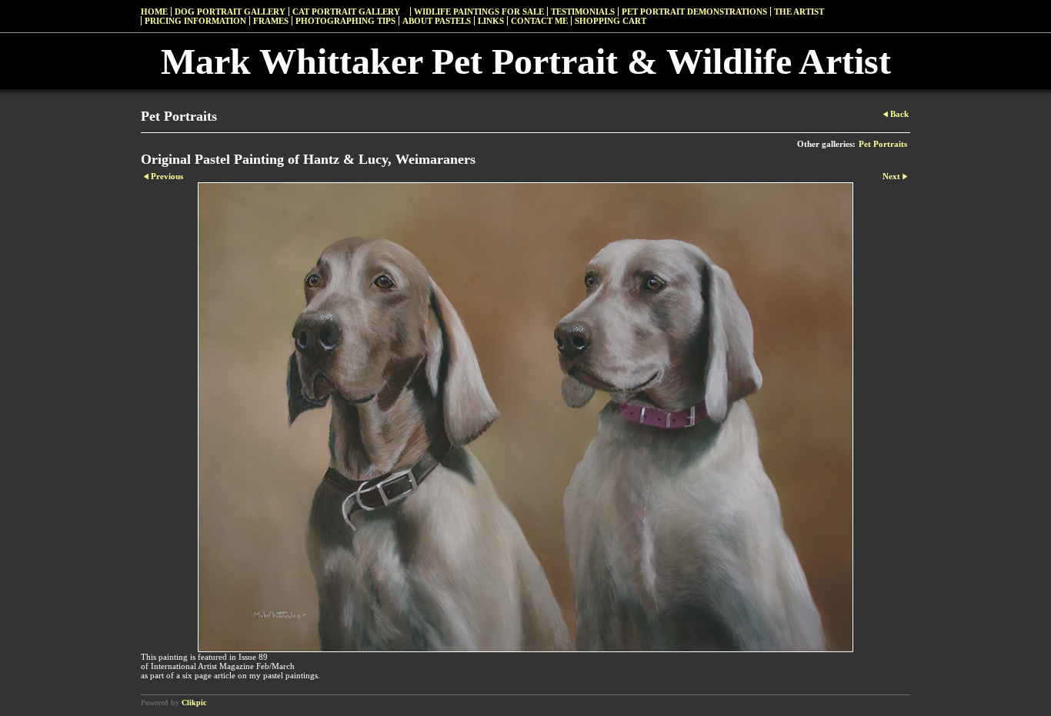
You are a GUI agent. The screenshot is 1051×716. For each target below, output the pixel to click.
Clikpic (194, 702)
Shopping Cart (610, 20)
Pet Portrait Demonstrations (694, 11)
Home (154, 11)
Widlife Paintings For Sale (479, 11)
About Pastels (436, 20)
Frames (271, 20)
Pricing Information (195, 20)
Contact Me (539, 20)
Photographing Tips (345, 20)
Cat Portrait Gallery (346, 11)
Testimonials (583, 11)
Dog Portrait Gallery (230, 11)
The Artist (799, 11)
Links (491, 20)
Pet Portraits (883, 143)
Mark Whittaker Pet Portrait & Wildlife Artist (526, 61)
